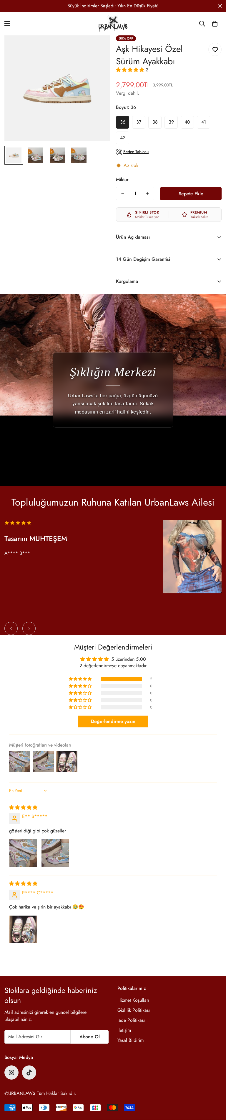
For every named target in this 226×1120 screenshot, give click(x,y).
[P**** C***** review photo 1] (23, 929)
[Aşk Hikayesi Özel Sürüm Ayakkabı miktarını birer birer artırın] (147, 193)
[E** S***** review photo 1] (23, 853)
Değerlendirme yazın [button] (113, 721)
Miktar (122, 179)
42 (122, 137)
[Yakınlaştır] (97, 48)
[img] (23, 807)
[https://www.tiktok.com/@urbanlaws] (29, 1072)
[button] (215, 23)
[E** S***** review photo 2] (55, 853)
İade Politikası (131, 1020)
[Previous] (11, 628)
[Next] (29, 628)
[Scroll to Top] (214, 1088)
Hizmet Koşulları (133, 1000)
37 (138, 122)
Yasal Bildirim (130, 1040)
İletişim (124, 1030)
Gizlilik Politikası (133, 1010)
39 (171, 122)
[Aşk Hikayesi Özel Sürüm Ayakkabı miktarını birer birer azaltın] (122, 193)
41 (203, 122)
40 (187, 122)
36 (122, 122)
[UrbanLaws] (113, 23)
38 (155, 122)
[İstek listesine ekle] (215, 49)
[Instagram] (11, 1072)
